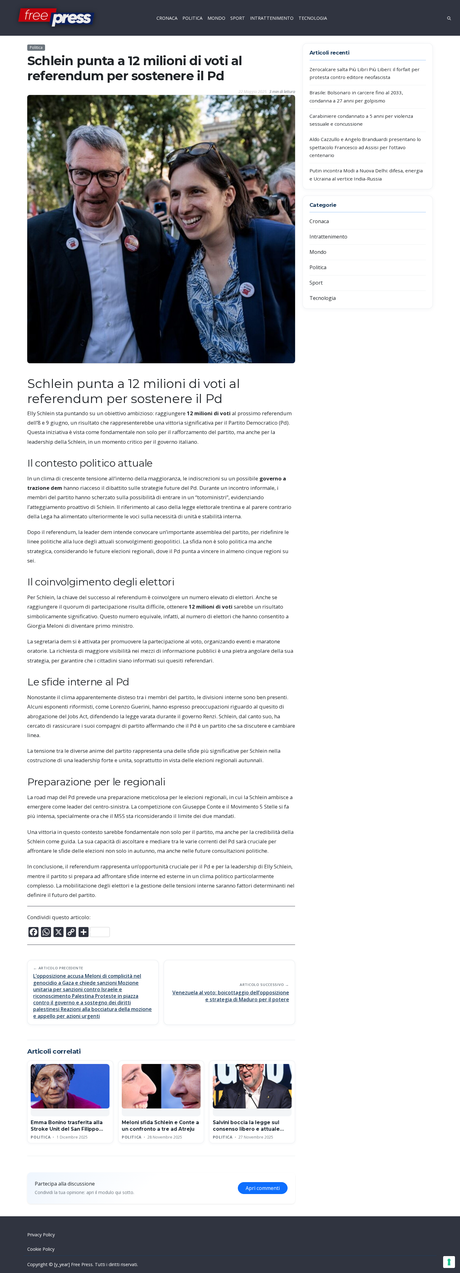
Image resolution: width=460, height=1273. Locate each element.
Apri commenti (263, 1188)
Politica (36, 47)
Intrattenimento (328, 236)
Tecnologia (322, 298)
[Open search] (449, 18)
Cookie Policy (40, 1249)
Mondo (317, 252)
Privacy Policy (41, 1235)
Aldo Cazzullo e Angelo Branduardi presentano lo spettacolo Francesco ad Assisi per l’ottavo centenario (365, 147)
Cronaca (319, 221)
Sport (316, 282)
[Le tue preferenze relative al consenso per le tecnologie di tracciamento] (449, 1262)
